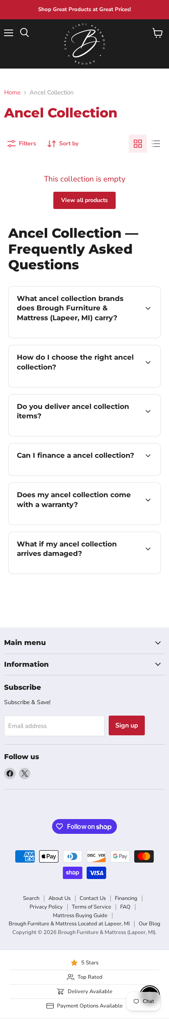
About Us (59, 898)
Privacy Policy (46, 907)
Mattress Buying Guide (80, 915)
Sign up (126, 725)
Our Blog (149, 923)
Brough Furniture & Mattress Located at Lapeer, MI (69, 923)
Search (31, 898)
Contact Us (93, 898)
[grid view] (138, 144)
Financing (126, 898)
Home (12, 92)
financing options (75, 474)
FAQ (125, 907)
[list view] (156, 144)
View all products (84, 200)
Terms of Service (91, 907)
